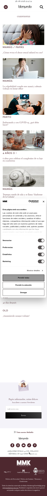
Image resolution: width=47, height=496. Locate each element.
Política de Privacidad (13, 479)
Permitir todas (23, 278)
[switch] (41, 247)
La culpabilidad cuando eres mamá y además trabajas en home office (22, 87)
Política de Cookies (27, 479)
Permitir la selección (23, 285)
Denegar (23, 292)
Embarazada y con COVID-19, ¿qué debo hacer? (21, 123)
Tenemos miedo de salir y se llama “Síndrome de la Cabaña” (22, 195)
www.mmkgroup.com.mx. (11, 488)
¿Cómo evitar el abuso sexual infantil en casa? (23, 52)
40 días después (9, 303)
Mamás (8, 81)
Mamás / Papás (13, 47)
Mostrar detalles (33, 270)
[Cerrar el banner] (43, 201)
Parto (7, 117)
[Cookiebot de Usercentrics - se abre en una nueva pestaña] (29, 201)
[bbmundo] (24, 7)
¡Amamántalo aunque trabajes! (16, 316)
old (5, 310)
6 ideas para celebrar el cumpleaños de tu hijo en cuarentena (23, 159)
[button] (6, 7)
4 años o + (10, 153)
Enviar (23, 415)
